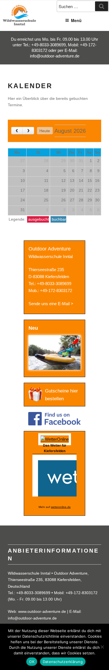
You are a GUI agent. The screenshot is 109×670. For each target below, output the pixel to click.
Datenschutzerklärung (63, 661)
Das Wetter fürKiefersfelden (54, 448)
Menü (76, 20)
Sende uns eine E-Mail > (51, 303)
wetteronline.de (61, 506)
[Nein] (102, 647)
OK (31, 661)
